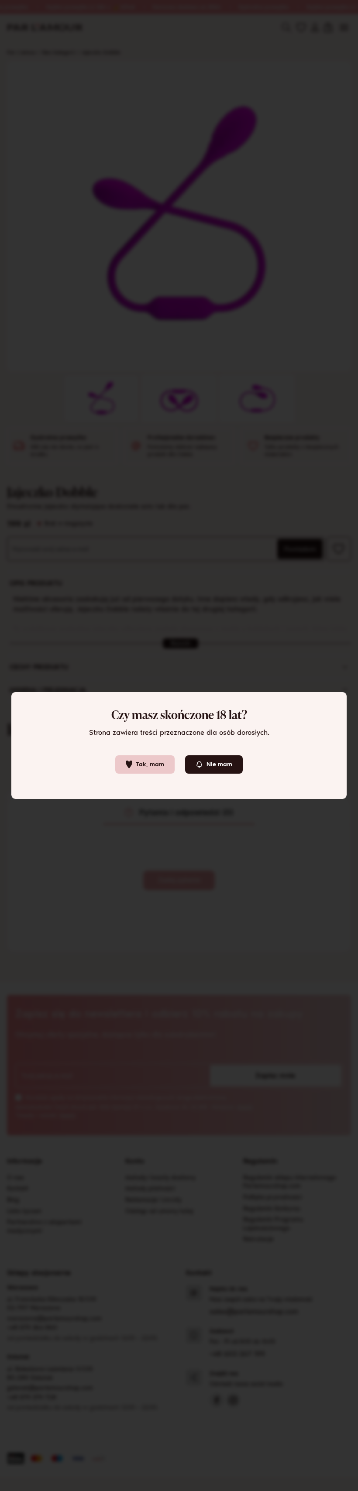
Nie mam (219, 764)
